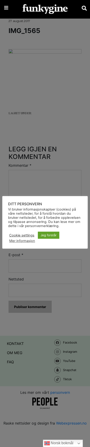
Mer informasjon (22, 241)
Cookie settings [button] (21, 235)
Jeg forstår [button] (49, 235)
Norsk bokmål (61, 443)
